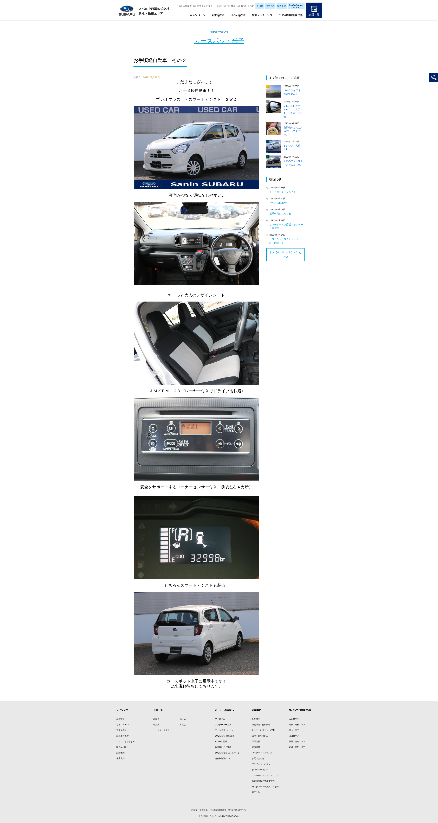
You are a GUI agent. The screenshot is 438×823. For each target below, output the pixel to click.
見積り (259, 6)
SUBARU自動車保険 (291, 15)
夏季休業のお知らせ (280, 213)
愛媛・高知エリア (297, 747)
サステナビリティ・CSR (209, 6)
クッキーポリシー (260, 770)
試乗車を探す (122, 736)
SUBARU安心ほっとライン (227, 753)
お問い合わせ (247, 6)
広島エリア (294, 719)
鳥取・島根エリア (297, 724)
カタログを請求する (125, 741)
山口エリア (294, 736)
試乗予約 (270, 6)
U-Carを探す (238, 15)
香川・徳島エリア (297, 741)
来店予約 (281, 6)
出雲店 (183, 724)
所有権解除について (224, 758)
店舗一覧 (313, 14)
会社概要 (187, 6)
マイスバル (220, 719)
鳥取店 (156, 719)
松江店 (156, 724)
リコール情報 (221, 741)
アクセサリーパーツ (224, 730)
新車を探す (218, 15)
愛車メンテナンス (262, 15)
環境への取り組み (260, 736)
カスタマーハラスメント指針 (265, 787)
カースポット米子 (219, 40)
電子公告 (256, 792)
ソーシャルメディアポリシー (265, 775)
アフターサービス (223, 724)
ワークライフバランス (262, 753)
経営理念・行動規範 (261, 724)
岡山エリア (294, 730)
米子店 (183, 719)
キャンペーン (197, 15)
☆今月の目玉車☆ (279, 202)
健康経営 (256, 747)
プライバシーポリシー (262, 764)
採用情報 (231, 6)
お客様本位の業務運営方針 (264, 781)
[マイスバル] (296, 6)
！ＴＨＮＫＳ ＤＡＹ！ (282, 191)
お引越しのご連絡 (223, 747)
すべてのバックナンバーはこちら (285, 254)
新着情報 (120, 719)
